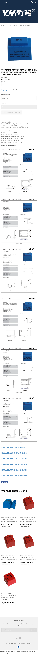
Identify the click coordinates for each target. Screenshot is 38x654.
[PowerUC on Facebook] (17, 638)
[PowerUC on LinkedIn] (20, 639)
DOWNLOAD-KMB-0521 (14, 458)
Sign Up (33, 630)
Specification (5, 94)
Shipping (4, 90)
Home (3, 25)
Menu (5, 2)
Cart (35, 2)
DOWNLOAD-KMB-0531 (14, 470)
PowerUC (13, 643)
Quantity (4, 103)
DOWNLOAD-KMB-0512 (14, 453)
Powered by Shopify (24, 643)
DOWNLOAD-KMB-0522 (14, 464)
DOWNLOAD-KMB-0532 (14, 475)
